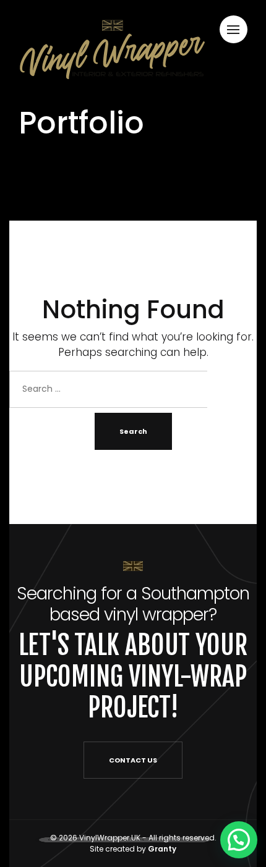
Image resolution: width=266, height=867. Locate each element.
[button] (238, 839)
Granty (162, 849)
